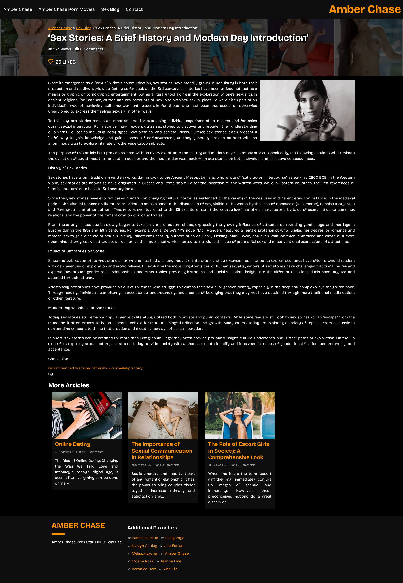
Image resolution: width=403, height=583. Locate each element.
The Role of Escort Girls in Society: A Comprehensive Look (238, 450)
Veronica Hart (144, 569)
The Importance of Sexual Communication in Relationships (162, 450)
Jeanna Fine (171, 561)
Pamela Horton (145, 538)
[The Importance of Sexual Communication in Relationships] (163, 415)
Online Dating (72, 444)
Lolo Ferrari (173, 545)
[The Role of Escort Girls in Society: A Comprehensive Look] (240, 415)
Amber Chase (365, 9)
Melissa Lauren (145, 553)
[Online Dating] (87, 415)
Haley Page (174, 538)
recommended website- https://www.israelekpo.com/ (95, 368)
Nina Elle (170, 569)
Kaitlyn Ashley (144, 545)
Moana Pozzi (143, 561)
